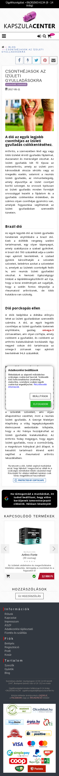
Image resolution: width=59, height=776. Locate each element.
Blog (7, 673)
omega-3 (48, 330)
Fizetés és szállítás (16, 632)
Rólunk (9, 614)
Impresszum (12, 621)
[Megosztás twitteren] (36, 60)
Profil (8, 651)
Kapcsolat (10, 617)
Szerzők (9, 665)
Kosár (8, 654)
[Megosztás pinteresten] (45, 60)
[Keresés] (44, 36)
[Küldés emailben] (53, 60)
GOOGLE (43, 695)
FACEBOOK (16, 698)
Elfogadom (40, 404)
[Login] (39, 36)
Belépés (9, 643)
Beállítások (40, 396)
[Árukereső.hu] (19, 715)
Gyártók (9, 669)
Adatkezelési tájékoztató (19, 629)
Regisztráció (12, 647)
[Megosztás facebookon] (19, 60)
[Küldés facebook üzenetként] (28, 60)
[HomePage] (29, 20)
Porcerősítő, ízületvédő (16, 84)
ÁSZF (8, 625)
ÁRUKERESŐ (36, 698)
